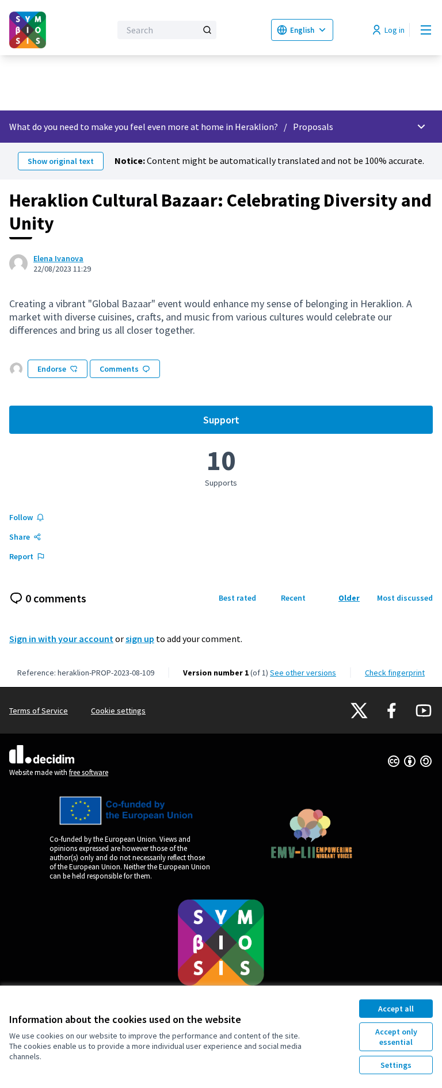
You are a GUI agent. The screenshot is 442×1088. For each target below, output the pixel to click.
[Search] (207, 30)
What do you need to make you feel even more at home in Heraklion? (143, 126)
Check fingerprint (395, 672)
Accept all (396, 1008)
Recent (293, 598)
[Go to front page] (31, 30)
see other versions (303, 672)
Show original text (61, 161)
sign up (139, 638)
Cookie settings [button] (118, 710)
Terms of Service (38, 710)
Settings (395, 1065)
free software (88, 772)
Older (349, 598)
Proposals (313, 126)
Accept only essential (396, 1036)
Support (318, 423)
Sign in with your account (61, 638)
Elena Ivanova (58, 258)
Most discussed (405, 598)
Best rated (237, 598)
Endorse (51, 369)
